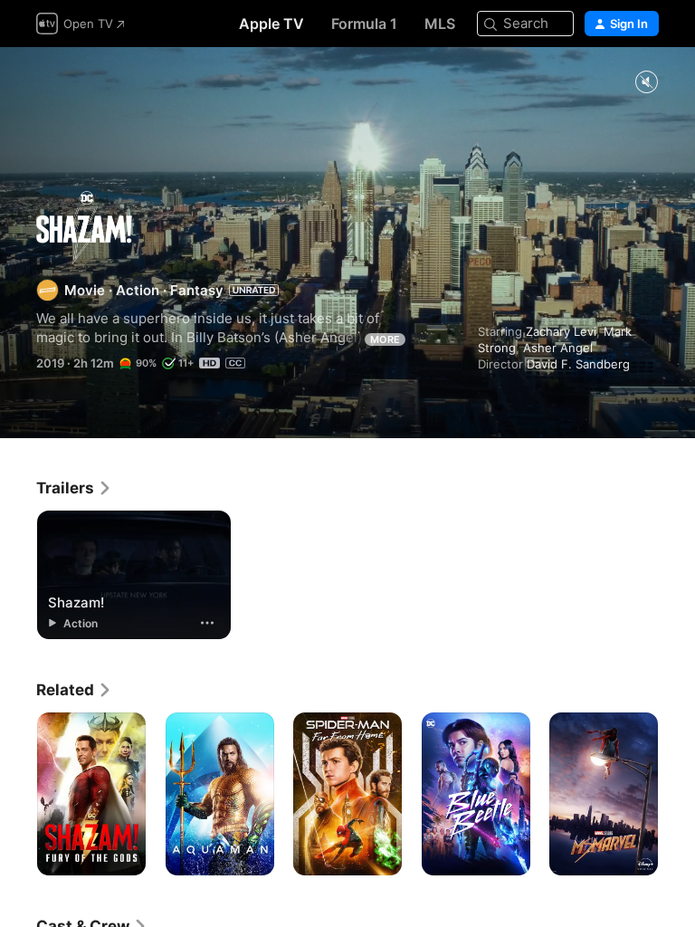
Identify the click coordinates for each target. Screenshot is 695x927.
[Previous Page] (18, 794)
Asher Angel (558, 347)
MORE (385, 339)
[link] (74, 488)
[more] (207, 623)
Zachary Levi (561, 331)
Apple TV (271, 23)
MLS (439, 23)
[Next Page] (677, 794)
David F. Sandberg (578, 364)
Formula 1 (364, 23)
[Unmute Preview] (646, 83)
